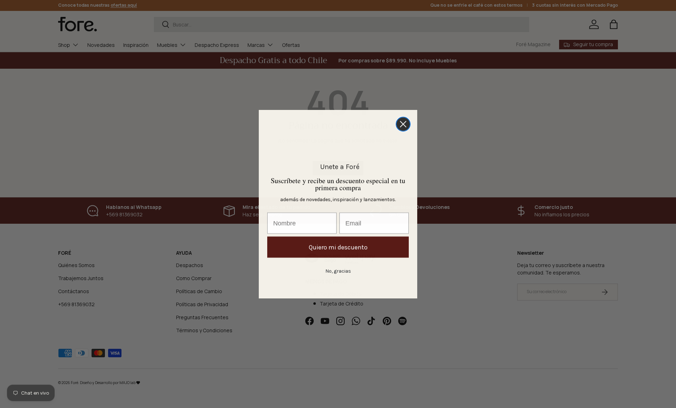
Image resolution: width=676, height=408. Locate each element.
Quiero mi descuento (338, 247)
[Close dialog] (403, 124)
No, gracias (338, 271)
